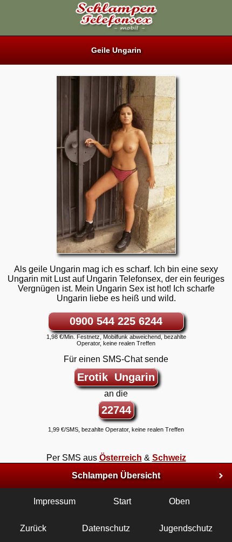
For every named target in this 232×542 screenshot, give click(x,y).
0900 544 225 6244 (116, 321)
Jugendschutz (186, 528)
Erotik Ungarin (116, 377)
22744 (116, 410)
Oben (179, 501)
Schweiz (169, 457)
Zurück (33, 528)
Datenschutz (106, 528)
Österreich (120, 457)
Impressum (54, 501)
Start (122, 501)
